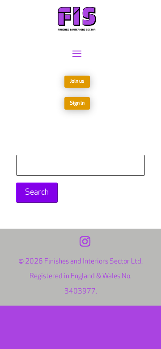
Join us (77, 81)
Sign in (77, 103)
